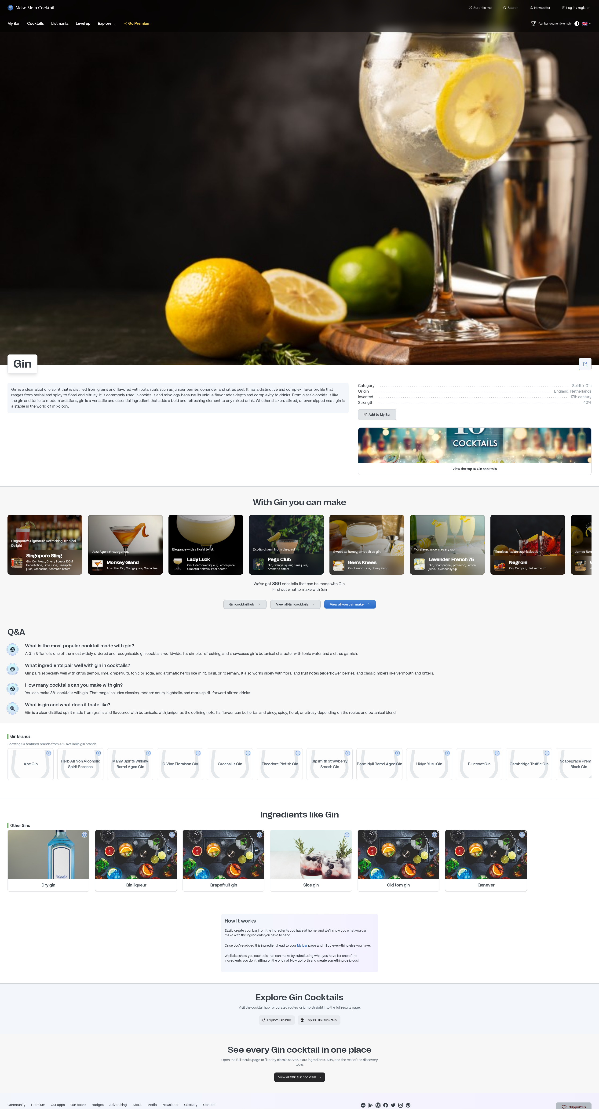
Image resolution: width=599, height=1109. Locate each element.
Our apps (58, 1105)
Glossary (190, 1105)
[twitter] (393, 1105)
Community (16, 1105)
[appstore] (363, 1105)
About (137, 1105)
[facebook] (385, 1105)
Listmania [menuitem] (59, 23)
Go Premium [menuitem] (139, 23)
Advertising (118, 1105)
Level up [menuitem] (83, 23)
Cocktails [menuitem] (35, 23)
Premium (38, 1105)
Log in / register (578, 8)
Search (513, 8)
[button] (377, 414)
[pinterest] (408, 1105)
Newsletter (542, 8)
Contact (209, 1105)
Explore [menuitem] (104, 23)
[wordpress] (378, 1105)
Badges (98, 1105)
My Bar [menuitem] (13, 23)
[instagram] (400, 1105)
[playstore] (370, 1105)
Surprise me (482, 8)
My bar (302, 945)
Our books (78, 1105)
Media (152, 1105)
